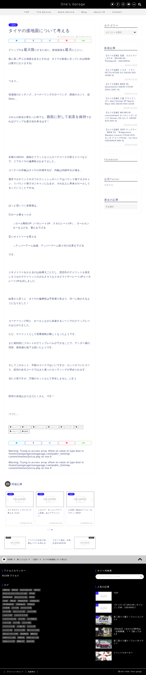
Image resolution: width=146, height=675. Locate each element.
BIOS (14, 590)
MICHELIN (7, 597)
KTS (32, 593)
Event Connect (26, 590)
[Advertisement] (56, 612)
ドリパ (16, 622)
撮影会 (34, 633)
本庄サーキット (32, 637)
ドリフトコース (8, 626)
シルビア (32, 611)
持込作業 (24, 633)
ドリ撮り (21, 626)
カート (15, 607)
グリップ (27, 427)
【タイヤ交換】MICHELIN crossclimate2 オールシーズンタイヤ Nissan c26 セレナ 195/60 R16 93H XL (121, 116)
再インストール (33, 630)
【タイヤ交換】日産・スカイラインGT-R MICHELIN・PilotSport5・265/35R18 (121, 58)
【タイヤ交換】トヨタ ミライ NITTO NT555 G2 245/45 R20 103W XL (121, 72)
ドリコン (6, 622)
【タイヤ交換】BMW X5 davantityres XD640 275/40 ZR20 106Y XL (119, 87)
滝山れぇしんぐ (8, 641)
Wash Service (66, 12)
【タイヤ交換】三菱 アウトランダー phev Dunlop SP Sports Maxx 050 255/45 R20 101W (120, 101)
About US (99, 12)
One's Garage (73, 4)
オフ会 (6, 607)
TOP (26, 12)
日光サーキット (9, 637)
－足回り (13, 25)
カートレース (26, 607)
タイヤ (79, 427)
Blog (84, 12)
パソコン (31, 626)
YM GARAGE (8, 604)
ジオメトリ (53, 427)
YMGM (31, 604)
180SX (6, 590)
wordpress (34, 601)
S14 (32, 597)
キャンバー (15, 427)
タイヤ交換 (32, 619)
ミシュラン (7, 630)
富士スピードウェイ (10, 633)
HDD (37, 590)
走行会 (30, 641)
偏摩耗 (26, 431)
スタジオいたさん (9, 619)
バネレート (15, 431)
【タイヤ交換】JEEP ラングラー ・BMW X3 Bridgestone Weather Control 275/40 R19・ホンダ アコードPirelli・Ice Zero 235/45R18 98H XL (121, 135)
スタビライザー (67, 427)
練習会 (20, 641)
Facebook (111, 159)
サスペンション (40, 427)
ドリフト (26, 622)
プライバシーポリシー (15, 672)
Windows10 (22, 601)
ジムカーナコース (21, 615)
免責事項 (31, 672)
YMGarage (20, 604)
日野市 (21, 637)
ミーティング (20, 630)
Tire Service (43, 12)
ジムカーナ (7, 615)
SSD (13, 601)
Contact (117, 12)
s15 (5, 601)
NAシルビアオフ (21, 597)
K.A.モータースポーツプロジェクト (15, 593)
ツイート (108, 185)
